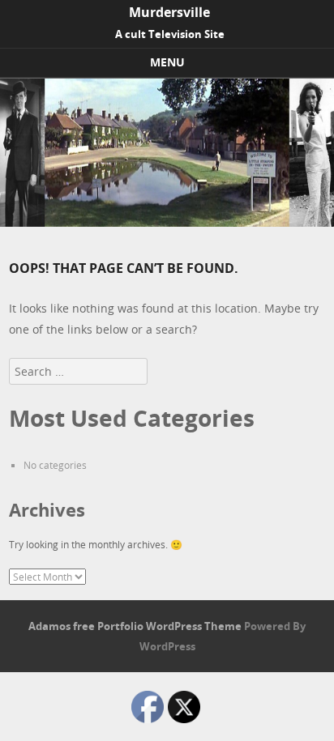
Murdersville (169, 12)
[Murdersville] (167, 222)
